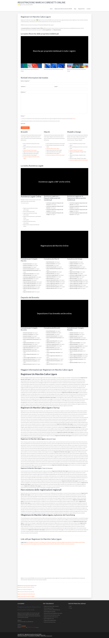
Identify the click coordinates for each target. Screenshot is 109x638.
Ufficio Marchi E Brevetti (59, 544)
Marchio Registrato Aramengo (49, 611)
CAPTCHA (23, 123)
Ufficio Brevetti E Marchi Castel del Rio (26, 591)
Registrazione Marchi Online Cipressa (51, 616)
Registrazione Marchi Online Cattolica (26, 587)
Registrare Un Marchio (57, 542)
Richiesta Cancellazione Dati (30, 635)
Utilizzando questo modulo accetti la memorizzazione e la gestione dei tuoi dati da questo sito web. (41, 121)
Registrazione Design (80, 542)
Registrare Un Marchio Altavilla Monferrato (52, 609)
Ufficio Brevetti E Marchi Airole (49, 622)
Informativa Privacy (21, 635)
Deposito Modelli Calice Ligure (76, 150)
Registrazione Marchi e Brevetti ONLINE (41, 2)
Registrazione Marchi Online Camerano (51, 606)
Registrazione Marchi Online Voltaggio (26, 596)
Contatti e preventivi (69, 544)
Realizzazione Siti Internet (22, 636)
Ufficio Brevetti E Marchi (49, 544)
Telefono (23, 86)
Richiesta (23, 92)
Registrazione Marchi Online (27, 544)
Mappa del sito (39, 635)
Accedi (44, 635)
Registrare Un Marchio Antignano (25, 589)
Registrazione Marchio (38, 544)
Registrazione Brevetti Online (68, 542)
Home (70, 606)
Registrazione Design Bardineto (50, 620)
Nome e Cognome (25, 81)
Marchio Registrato (31, 542)
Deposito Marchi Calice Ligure (52, 148)
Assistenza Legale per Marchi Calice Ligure (55, 155)
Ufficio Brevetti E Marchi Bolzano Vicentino (52, 615)
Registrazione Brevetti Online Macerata (26, 594)
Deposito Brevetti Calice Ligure (30, 150)
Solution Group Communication (46, 636)
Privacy (23, 116)
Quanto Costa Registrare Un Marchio (43, 542)
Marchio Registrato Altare (49, 608)
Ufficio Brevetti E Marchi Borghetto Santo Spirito (53, 613)
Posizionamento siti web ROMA (34, 636)
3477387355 (23, 626)
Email (56, 86)
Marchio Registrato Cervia (49, 618)
